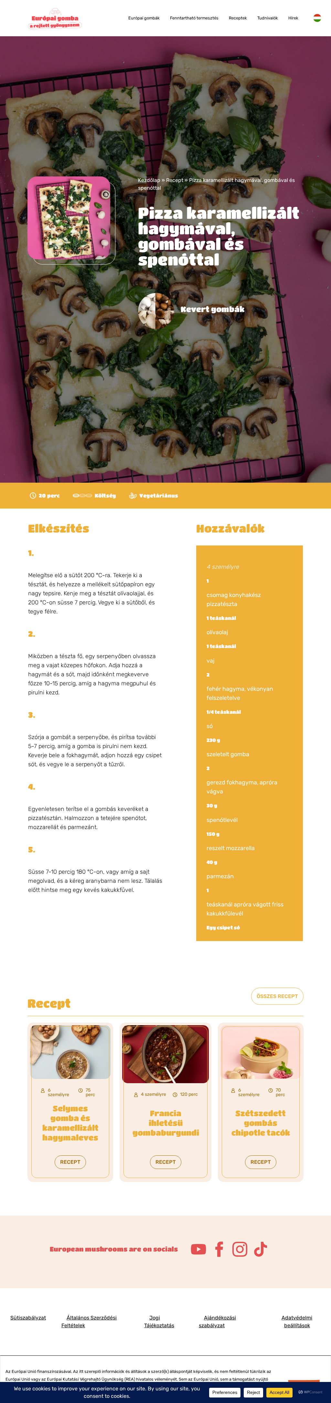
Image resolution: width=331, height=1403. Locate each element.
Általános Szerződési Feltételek (89, 1322)
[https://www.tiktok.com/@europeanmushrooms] (260, 1249)
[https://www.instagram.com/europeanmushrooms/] (240, 1249)
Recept (174, 180)
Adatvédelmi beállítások (297, 1322)
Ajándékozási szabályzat (217, 1322)
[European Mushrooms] (55, 18)
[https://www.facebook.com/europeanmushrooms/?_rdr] (219, 1249)
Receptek (238, 18)
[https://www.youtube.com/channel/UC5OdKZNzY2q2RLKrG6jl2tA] (198, 1249)
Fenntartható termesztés (194, 18)
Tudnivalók (267, 18)
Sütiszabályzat (28, 1318)
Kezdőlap (149, 180)
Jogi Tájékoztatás (159, 1322)
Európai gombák (144, 18)
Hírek (293, 18)
